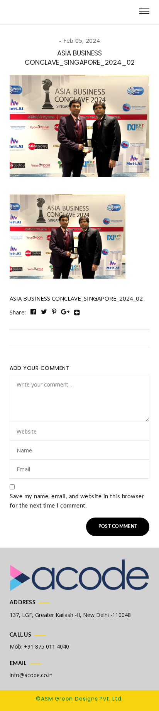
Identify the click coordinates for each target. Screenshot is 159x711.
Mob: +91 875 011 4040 (39, 646)
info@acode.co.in (31, 675)
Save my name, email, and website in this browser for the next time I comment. (77, 501)
